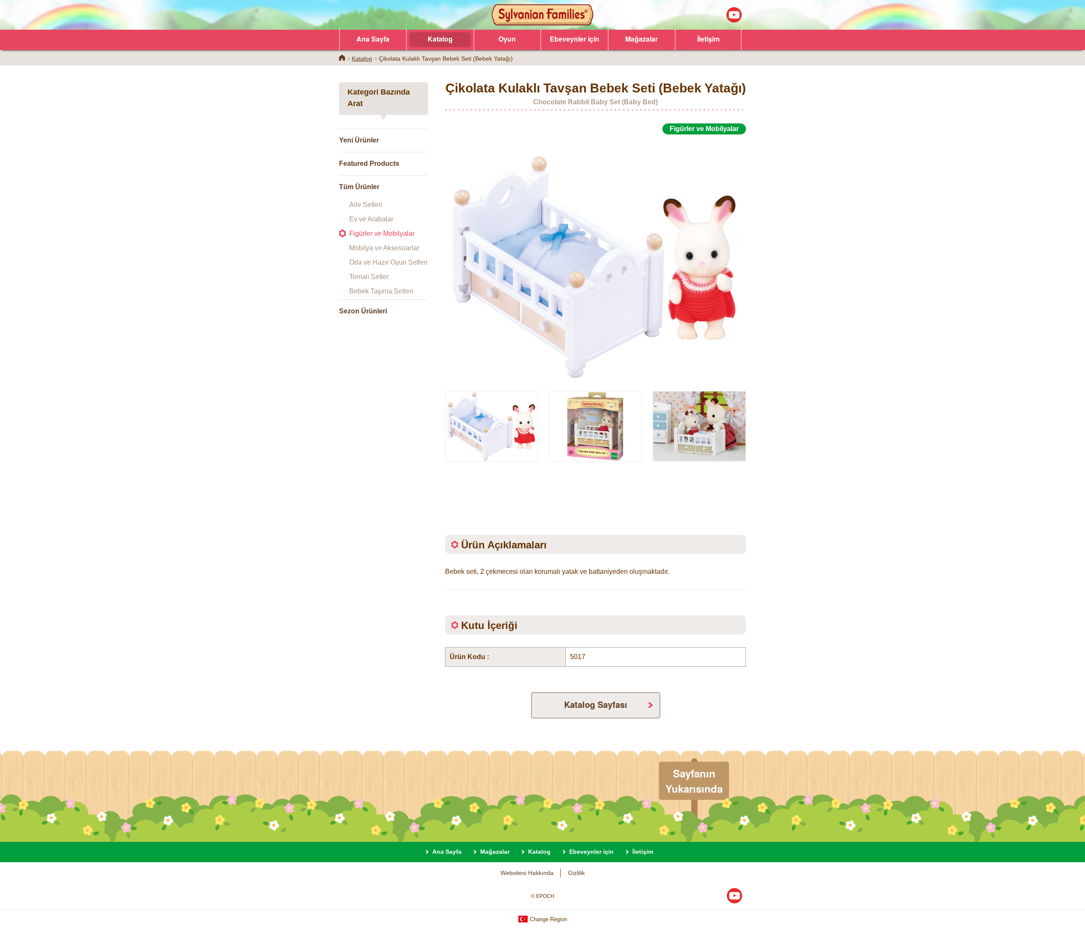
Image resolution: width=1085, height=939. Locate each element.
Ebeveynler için (574, 39)
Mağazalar (641, 39)
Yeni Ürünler (359, 140)
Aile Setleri (365, 204)
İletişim (708, 39)
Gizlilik (576, 872)
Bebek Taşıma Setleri (381, 291)
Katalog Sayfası (595, 704)
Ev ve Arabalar (371, 219)
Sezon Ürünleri (363, 311)
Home (342, 58)
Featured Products (369, 163)
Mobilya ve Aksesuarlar (384, 248)
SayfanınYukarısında (694, 781)
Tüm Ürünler (359, 186)
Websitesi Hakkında (527, 872)
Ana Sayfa (372, 39)
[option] (595, 257)
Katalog (440, 39)
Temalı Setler (369, 276)
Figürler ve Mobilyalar (382, 233)
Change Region (547, 919)
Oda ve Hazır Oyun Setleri (388, 262)
